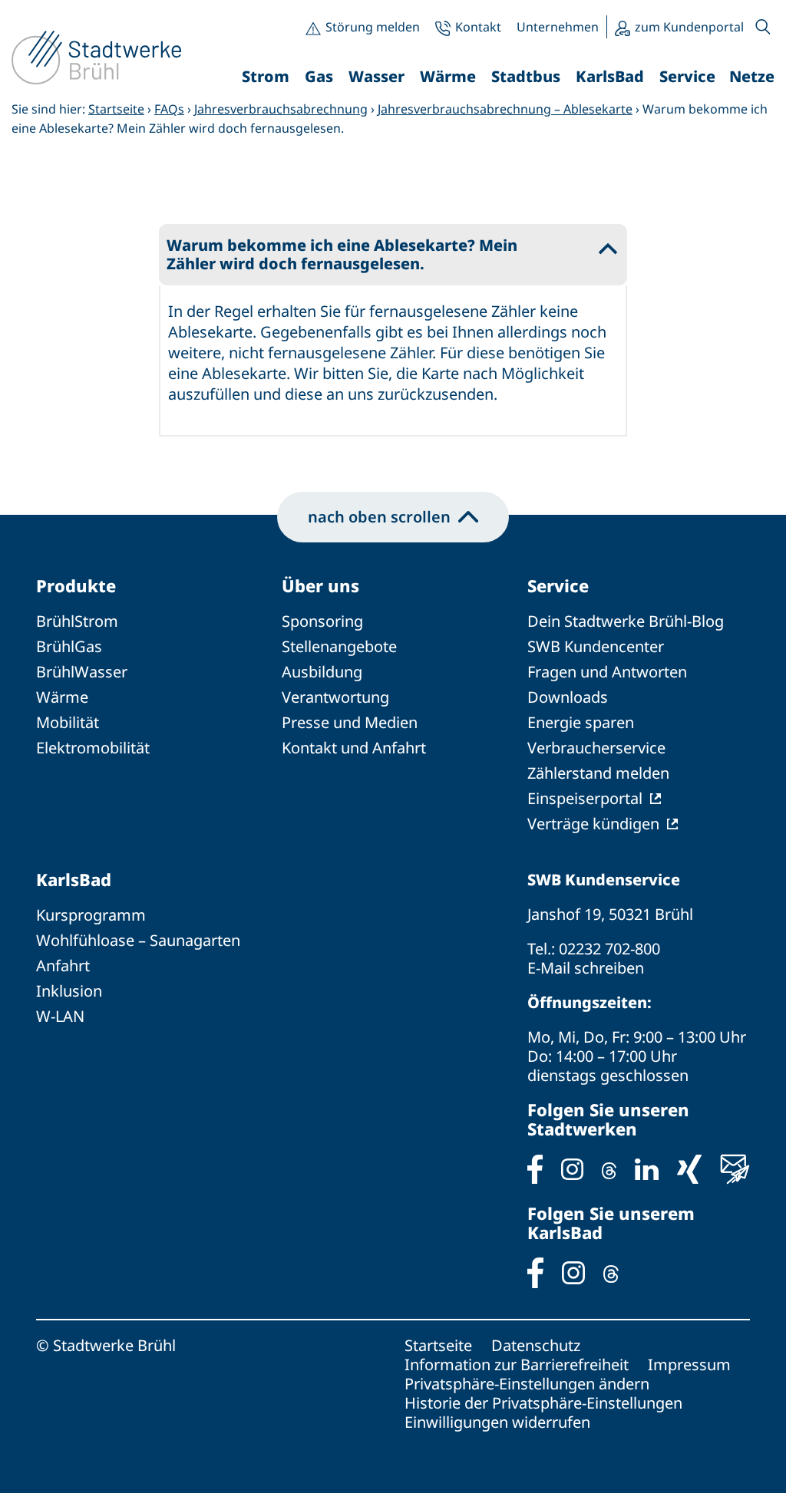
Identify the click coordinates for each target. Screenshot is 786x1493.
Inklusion (69, 991)
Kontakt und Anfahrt (354, 747)
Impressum (689, 1364)
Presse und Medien (350, 722)
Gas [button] (319, 76)
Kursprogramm (91, 915)
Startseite (116, 109)
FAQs (169, 109)
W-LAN (60, 1016)
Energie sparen (580, 722)
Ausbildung (322, 671)
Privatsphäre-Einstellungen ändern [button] (527, 1383)
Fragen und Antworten (607, 671)
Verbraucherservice (596, 747)
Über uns (320, 585)
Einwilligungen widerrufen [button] (497, 1422)
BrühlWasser (81, 671)
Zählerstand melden (598, 773)
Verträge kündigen (593, 823)
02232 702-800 (609, 948)
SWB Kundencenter (595, 646)
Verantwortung (335, 697)
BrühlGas (69, 646)
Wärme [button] (448, 76)
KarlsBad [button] (610, 76)
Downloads (567, 697)
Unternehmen (558, 26)
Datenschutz (535, 1345)
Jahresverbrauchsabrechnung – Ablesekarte (505, 109)
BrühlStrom (77, 621)
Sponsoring (322, 621)
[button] (762, 26)
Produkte (76, 585)
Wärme (62, 697)
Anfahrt (63, 965)
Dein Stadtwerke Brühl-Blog (625, 621)
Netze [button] (751, 76)
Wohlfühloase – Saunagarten (138, 940)
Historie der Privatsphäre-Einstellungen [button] (543, 1402)
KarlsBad (73, 879)
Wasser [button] (376, 76)
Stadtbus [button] (525, 76)
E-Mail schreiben (585, 967)
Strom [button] (265, 76)
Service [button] (687, 76)
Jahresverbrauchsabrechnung (281, 109)
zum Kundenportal (689, 26)
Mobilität (67, 722)
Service (558, 585)
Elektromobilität (93, 747)
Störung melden (372, 26)
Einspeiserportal (584, 798)
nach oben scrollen (379, 516)
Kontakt (478, 26)
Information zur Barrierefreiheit (517, 1364)
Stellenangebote (339, 646)
